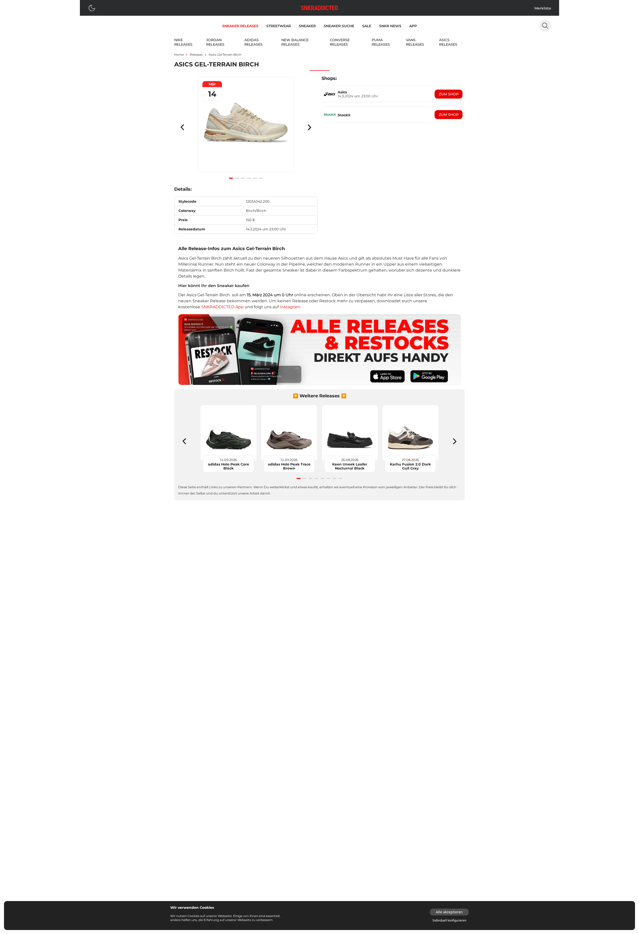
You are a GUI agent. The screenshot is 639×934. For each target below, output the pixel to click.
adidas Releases (253, 42)
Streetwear (278, 26)
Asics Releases (448, 42)
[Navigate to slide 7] (334, 478)
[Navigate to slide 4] (249, 178)
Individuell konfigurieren (449, 921)
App (413, 26)
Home (179, 54)
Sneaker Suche (339, 26)
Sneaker (307, 26)
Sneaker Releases (240, 26)
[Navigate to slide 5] (255, 178)
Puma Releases (381, 42)
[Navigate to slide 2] (237, 178)
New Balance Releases (295, 42)
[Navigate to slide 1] (231, 178)
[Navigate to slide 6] (261, 178)
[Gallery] (246, 127)
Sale (366, 26)
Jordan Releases (215, 42)
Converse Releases (340, 42)
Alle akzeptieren (449, 912)
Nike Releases (183, 42)
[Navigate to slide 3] (243, 178)
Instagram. (290, 307)
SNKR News (390, 26)
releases (196, 54)
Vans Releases (415, 42)
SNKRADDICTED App (222, 307)
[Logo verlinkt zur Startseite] (319, 8)
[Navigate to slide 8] (340, 478)
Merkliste (542, 8)
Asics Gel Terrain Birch (225, 54)
